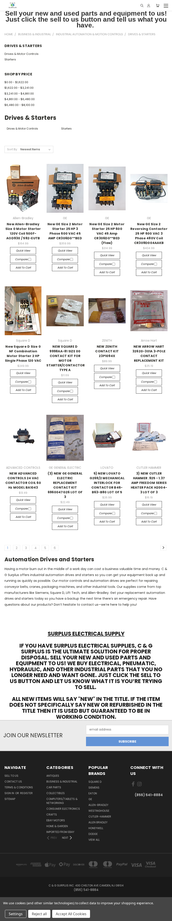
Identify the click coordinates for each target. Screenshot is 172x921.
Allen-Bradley (98, 805)
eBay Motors (55, 820)
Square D (94, 782)
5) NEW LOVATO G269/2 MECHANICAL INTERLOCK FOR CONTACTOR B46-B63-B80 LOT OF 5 (107, 482)
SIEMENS (93, 787)
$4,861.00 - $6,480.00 (19, 99)
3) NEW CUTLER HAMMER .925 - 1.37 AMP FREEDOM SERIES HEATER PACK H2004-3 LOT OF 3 (149, 482)
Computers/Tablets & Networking (61, 801)
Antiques (52, 776)
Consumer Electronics (63, 809)
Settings (16, 913)
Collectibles (55, 793)
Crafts (51, 814)
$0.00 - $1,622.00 (16, 82)
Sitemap (9, 799)
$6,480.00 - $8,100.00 (19, 105)
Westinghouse (98, 811)
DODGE (93, 834)
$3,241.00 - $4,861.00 (19, 93)
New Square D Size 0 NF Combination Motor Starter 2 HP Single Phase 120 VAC (23, 353)
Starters (10, 59)
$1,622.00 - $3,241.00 (19, 88)
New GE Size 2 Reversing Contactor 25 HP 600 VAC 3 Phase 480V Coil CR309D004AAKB (149, 233)
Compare (21, 259)
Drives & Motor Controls (21, 54)
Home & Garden (57, 826)
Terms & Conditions (18, 787)
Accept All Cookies (71, 913)
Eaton (92, 793)
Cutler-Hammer (99, 816)
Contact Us (13, 781)
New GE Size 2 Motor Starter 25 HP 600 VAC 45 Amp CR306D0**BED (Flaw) (107, 233)
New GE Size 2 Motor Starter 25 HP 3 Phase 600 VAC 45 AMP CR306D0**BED (65, 231)
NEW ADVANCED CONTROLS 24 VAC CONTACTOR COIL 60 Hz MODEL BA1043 (23, 480)
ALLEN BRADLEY (98, 822)
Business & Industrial (61, 781)
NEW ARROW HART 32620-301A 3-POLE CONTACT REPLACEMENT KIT (149, 353)
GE (90, 799)
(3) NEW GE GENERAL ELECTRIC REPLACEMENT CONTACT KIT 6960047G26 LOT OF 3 (65, 485)
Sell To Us (11, 776)
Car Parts (53, 787)
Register (26, 793)
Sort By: (12, 149)
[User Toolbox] (148, 6)
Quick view (23, 250)
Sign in (9, 793)
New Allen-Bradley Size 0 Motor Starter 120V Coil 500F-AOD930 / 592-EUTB (23, 231)
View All (94, 840)
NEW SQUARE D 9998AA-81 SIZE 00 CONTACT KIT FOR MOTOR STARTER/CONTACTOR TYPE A (65, 358)
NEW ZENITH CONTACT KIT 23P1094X (107, 351)
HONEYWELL (95, 828)
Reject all (39, 913)
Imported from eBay (60, 832)
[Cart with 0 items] (157, 6)
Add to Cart (23, 267)
